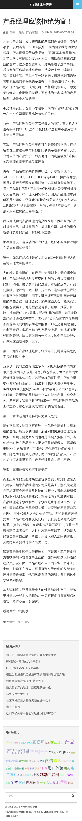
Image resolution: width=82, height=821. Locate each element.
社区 (35, 775)
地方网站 (23, 761)
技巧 (71, 761)
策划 (70, 775)
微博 (57, 761)
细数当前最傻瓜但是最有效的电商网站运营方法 (35, 674)
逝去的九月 (13, 706)
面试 (70, 782)
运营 (63, 782)
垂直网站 (34, 761)
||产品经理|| (31, 32)
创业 (66, 752)
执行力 (65, 761)
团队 (73, 753)
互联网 (38, 742)
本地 (27, 768)
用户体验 (55, 768)
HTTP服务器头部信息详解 (22, 668)
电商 (67, 768)
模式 (32, 768)
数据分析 (19, 768)
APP (9, 742)
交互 (47, 743)
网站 (22, 782)
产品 (70, 742)
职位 (20, 621)
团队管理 (12, 761)
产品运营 (55, 752)
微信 (49, 760)
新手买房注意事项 (17, 694)
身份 (27, 621)
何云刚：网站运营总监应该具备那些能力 (31, 655)
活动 (43, 768)
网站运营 (33, 782)
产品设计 (39, 752)
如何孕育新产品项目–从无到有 (25, 680)
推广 (10, 768)
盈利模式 (27, 775)
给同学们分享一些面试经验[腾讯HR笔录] (31, 713)
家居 (42, 761)
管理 (15, 782)
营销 (42, 783)
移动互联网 (49, 775)
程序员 (63, 775)
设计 (55, 782)
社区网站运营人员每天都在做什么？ (28, 700)
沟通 (37, 768)
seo (29, 742)
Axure (17, 742)
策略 (8, 783)
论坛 (49, 782)
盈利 (19, 775)
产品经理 (11, 621)
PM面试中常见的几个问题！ (23, 661)
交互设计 (57, 742)
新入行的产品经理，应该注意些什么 (28, 687)
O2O (23, 742)
